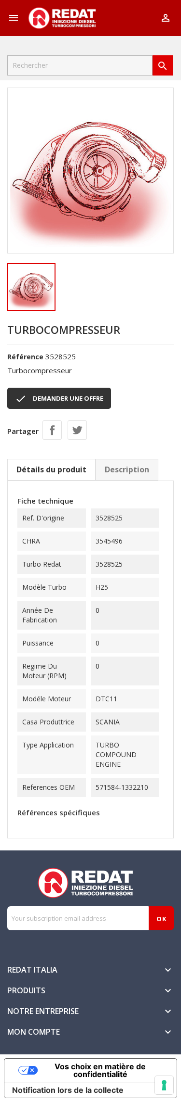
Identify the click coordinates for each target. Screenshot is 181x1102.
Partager (52, 430)
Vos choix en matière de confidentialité (100, 1070)
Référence (25, 356)
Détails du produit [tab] (51, 469)
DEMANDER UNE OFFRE (59, 399)
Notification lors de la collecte (68, 1090)
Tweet (77, 430)
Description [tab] (127, 469)
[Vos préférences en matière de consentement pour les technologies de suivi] (164, 1085)
